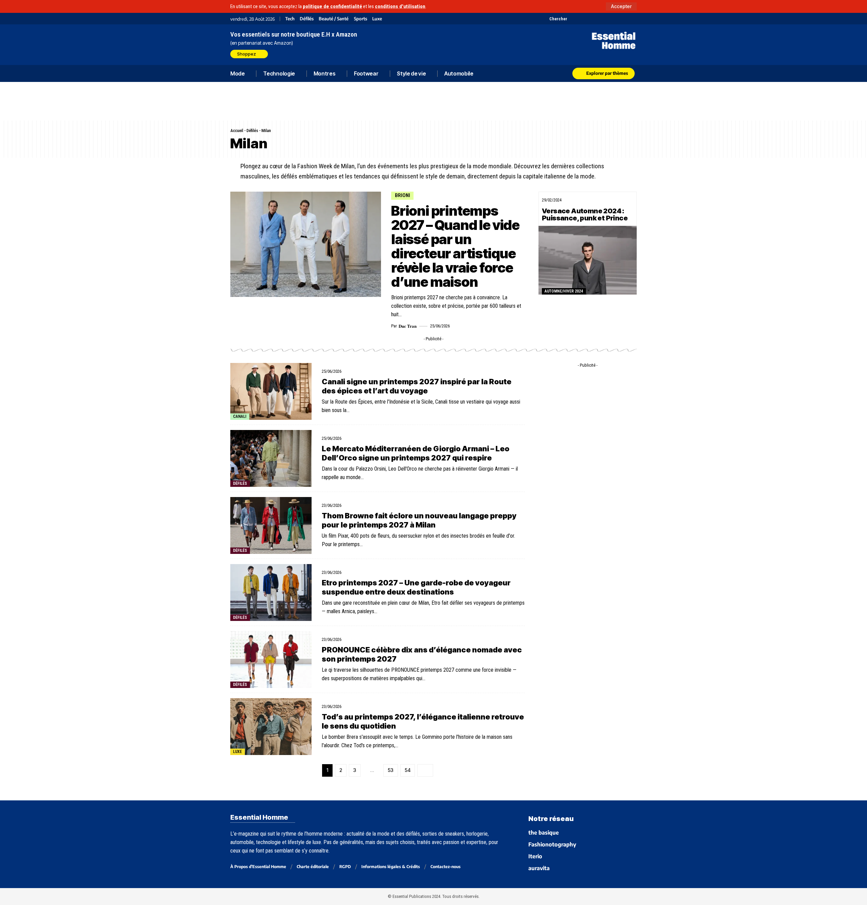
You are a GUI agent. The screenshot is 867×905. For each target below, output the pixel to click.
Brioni (402, 260)
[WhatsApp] (624, 19)
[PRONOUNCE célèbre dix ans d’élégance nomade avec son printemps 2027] (271, 818)
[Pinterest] (590, 19)
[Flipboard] (615, 19)
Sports (360, 19)
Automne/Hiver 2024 (564, 355)
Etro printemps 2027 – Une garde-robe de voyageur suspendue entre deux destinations (416, 746)
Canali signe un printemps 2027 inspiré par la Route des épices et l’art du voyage (416, 545)
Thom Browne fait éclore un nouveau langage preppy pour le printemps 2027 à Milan (419, 679)
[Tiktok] (598, 19)
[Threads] (632, 19)
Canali (239, 575)
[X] (573, 19)
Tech (290, 19)
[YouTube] (581, 19)
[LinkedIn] (607, 19)
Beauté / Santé (333, 19)
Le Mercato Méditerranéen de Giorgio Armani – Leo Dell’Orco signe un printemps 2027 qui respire (415, 612)
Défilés (307, 19)
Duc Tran (408, 390)
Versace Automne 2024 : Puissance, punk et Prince (585, 278)
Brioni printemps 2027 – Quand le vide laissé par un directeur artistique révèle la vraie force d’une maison (455, 310)
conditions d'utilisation (400, 6)
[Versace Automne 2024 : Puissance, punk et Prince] (587, 324)
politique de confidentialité (332, 6)
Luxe (377, 19)
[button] (621, 6)
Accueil (236, 194)
